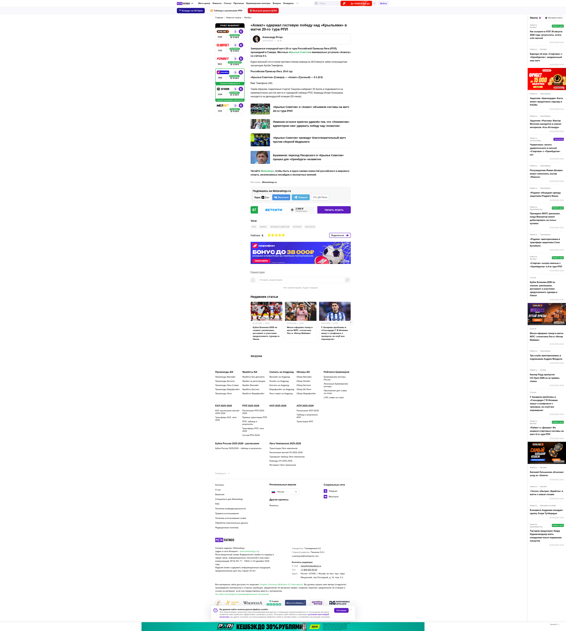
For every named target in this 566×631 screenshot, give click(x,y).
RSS (217, 504)
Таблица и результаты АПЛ (307, 416)
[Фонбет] (223, 58)
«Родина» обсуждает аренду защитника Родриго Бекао (545, 194)
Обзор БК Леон (304, 389)
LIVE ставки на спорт (334, 397)
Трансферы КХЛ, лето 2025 (226, 418)
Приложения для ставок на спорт (335, 391)
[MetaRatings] (224, 540)
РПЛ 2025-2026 (250, 406)
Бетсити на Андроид (279, 385)
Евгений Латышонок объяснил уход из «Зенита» (547, 474)
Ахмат (263, 227)
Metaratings (267, 171)
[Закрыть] (562, 625)
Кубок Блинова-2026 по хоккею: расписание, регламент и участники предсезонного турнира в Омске (266, 333)
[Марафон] (223, 72)
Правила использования (227, 513)
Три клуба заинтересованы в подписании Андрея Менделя (546, 357)
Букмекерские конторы (258, 3)
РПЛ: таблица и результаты (249, 422)
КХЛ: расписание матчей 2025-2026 (227, 411)
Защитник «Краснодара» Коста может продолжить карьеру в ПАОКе (546, 101)
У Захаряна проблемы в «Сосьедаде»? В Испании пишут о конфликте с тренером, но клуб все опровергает (334, 333)
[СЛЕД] (351, 322)
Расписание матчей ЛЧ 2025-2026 (286, 452)
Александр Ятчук (272, 37)
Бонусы (277, 3)
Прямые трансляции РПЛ (254, 417)
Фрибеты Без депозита (253, 377)
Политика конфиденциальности (230, 508)
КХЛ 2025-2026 (223, 406)
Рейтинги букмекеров (336, 372)
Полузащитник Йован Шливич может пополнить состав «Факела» (546, 173)
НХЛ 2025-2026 (277, 406)
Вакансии (219, 494)
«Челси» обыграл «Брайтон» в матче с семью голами (546, 493)
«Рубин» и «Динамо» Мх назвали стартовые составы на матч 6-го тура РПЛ (547, 430)
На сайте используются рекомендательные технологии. (242, 594)
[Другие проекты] (185, 3)
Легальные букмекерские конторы (336, 385)
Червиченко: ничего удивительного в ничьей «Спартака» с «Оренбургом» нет (545, 149)
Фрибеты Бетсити (250, 389)
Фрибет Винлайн (250, 385)
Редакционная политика (226, 527)
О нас (218, 490)
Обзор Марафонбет (306, 393)
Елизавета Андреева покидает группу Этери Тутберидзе (546, 512)
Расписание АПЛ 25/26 (308, 410)
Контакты (219, 485)
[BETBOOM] (223, 89)
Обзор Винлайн (304, 377)
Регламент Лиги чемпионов (282, 465)
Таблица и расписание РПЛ (228, 10)
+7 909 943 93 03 (309, 570)
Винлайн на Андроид (279, 377)
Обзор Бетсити (304, 385)
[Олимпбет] (223, 45)
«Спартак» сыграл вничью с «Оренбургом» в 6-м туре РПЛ (546, 265)
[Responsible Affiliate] (339, 603)
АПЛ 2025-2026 (305, 406)
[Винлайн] (223, 31)
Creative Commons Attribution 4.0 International (281, 584)
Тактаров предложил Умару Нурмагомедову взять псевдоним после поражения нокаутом (546, 536)
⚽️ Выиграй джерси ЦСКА (263, 10)
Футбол (297, 227)
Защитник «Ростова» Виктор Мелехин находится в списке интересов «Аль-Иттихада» (545, 123)
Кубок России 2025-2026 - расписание (237, 443)
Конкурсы (288, 3)
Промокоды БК (224, 372)
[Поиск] (316, 3)
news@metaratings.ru (311, 566)
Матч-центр (204, 3)
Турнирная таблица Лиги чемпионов (287, 456)
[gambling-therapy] (317, 603)
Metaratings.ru (269, 182)
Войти (383, 3)
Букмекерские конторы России (335, 378)
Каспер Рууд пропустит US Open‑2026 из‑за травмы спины (545, 377)
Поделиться (337, 235)
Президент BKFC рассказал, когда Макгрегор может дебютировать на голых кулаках (545, 218)
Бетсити (310, 227)
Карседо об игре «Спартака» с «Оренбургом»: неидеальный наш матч (546, 57)
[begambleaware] (295, 603)
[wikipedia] (253, 603)
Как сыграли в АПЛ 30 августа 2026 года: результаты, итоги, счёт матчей (546, 34)
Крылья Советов (300, 52)
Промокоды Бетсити (225, 381)
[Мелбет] (223, 105)
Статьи (227, 3)
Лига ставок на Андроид (281, 393)
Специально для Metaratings (229, 499)
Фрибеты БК (249, 372)
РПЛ (254, 227)
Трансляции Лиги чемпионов (283, 448)
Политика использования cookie (230, 518)
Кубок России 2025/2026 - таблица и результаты (238, 448)
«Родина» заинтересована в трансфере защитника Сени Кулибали (545, 242)
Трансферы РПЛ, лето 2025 (253, 429)
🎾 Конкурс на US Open (191, 10)
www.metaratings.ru (249, 551)
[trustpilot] (274, 603)
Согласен (341, 610)
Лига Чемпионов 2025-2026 (285, 443)
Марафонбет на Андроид (281, 389)
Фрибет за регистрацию (253, 381)
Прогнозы (239, 3)
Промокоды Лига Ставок (227, 385)
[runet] (218, 603)
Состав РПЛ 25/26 (251, 435)
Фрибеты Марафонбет (253, 393)
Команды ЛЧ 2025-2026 (280, 461)
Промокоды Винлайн (225, 377)
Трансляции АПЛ (305, 421)
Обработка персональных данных (231, 523)
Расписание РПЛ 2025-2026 (253, 411)
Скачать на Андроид (281, 372)
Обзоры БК (303, 372)
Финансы (273, 505)
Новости (217, 3)
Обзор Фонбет (303, 381)
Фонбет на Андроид (279, 381)
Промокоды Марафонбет (227, 389)
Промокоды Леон (223, 393)
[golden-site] (232, 603)
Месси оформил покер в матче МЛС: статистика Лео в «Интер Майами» (300, 330)
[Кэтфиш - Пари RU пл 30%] (283, 626)
